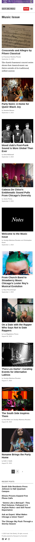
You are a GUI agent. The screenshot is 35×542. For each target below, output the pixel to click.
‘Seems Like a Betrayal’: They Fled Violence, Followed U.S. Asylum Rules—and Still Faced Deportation (16, 506)
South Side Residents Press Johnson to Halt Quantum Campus (15, 488)
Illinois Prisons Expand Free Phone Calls (15, 497)
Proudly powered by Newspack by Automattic (14, 536)
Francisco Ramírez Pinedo (12, 57)
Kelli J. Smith (8, 461)
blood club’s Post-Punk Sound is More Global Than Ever (17, 148)
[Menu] (31, 8)
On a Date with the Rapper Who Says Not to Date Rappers (17, 327)
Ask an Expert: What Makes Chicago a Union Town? (14, 515)
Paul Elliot (7, 419)
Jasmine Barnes (9, 110)
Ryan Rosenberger (10, 290)
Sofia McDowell (9, 154)
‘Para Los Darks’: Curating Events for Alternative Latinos (17, 372)
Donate (26, 8)
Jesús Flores (8, 199)
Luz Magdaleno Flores (11, 334)
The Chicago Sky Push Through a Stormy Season (17, 522)
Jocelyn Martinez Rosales (12, 240)
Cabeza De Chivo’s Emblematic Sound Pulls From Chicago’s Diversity (16, 192)
